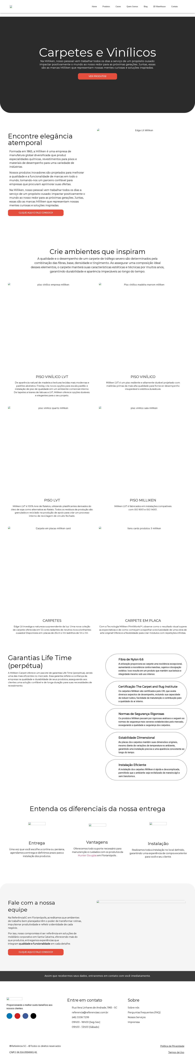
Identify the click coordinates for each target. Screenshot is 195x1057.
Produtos (106, 6)
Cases (118, 6)
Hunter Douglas (87, 855)
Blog (145, 6)
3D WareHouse (159, 6)
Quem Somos (132, 6)
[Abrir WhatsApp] (188, 1049)
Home (94, 6)
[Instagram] (33, 1016)
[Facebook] (25, 1016)
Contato (174, 6)
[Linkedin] (9, 1016)
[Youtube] (17, 1016)
